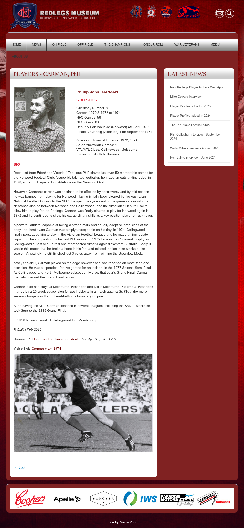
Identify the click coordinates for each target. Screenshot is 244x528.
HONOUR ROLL (152, 44)
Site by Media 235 (122, 522)
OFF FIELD (85, 44)
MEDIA (215, 44)
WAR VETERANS (186, 44)
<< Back (19, 467)
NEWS (36, 44)
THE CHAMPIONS (117, 44)
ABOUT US (20, 56)
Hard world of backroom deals (56, 339)
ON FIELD (59, 44)
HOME (16, 44)
